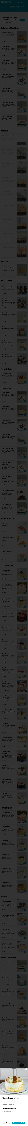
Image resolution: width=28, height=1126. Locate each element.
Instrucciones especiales (9, 1108)
